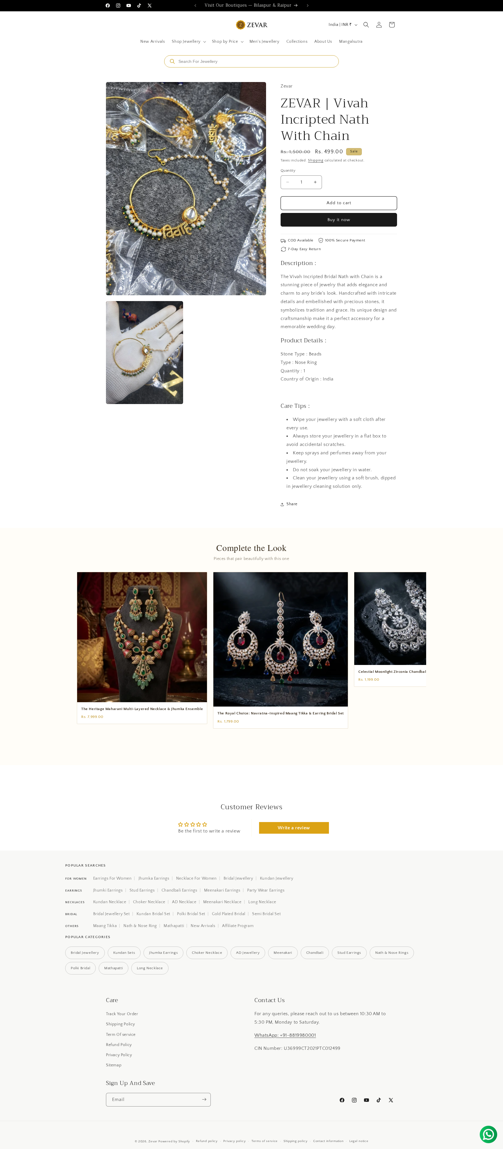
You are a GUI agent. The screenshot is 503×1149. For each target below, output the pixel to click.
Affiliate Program (238, 926)
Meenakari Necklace (222, 902)
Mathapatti (174, 926)
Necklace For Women (196, 878)
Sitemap (113, 1065)
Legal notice (358, 1141)
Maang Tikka (105, 926)
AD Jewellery (248, 953)
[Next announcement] (307, 5)
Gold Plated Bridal (228, 914)
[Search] (172, 61)
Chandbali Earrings (179, 890)
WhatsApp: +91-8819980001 (285, 1035)
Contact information (328, 1141)
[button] (188, 41)
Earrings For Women (112, 878)
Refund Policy (119, 1045)
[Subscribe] (204, 1099)
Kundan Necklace (109, 902)
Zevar (152, 1141)
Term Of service (121, 1034)
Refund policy (207, 1141)
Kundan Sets (124, 953)
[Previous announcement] (195, 5)
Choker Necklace (149, 902)
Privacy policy (234, 1141)
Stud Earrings (142, 890)
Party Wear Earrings (265, 890)
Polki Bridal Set (191, 914)
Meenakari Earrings (222, 890)
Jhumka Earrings (154, 878)
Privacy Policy (119, 1055)
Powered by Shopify (174, 1141)
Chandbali (314, 953)
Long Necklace (262, 902)
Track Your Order (122, 1014)
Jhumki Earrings (108, 890)
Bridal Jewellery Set (111, 914)
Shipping (315, 160)
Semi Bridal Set (266, 914)
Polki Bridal (80, 968)
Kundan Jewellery (276, 878)
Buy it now (338, 219)
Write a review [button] (294, 827)
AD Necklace (184, 902)
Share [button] (291, 504)
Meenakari (283, 953)
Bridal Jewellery (238, 878)
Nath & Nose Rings (391, 953)
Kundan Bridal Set (153, 914)
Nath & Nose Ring (140, 926)
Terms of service (265, 1141)
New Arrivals (203, 926)
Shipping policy (296, 1141)
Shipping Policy (120, 1024)
